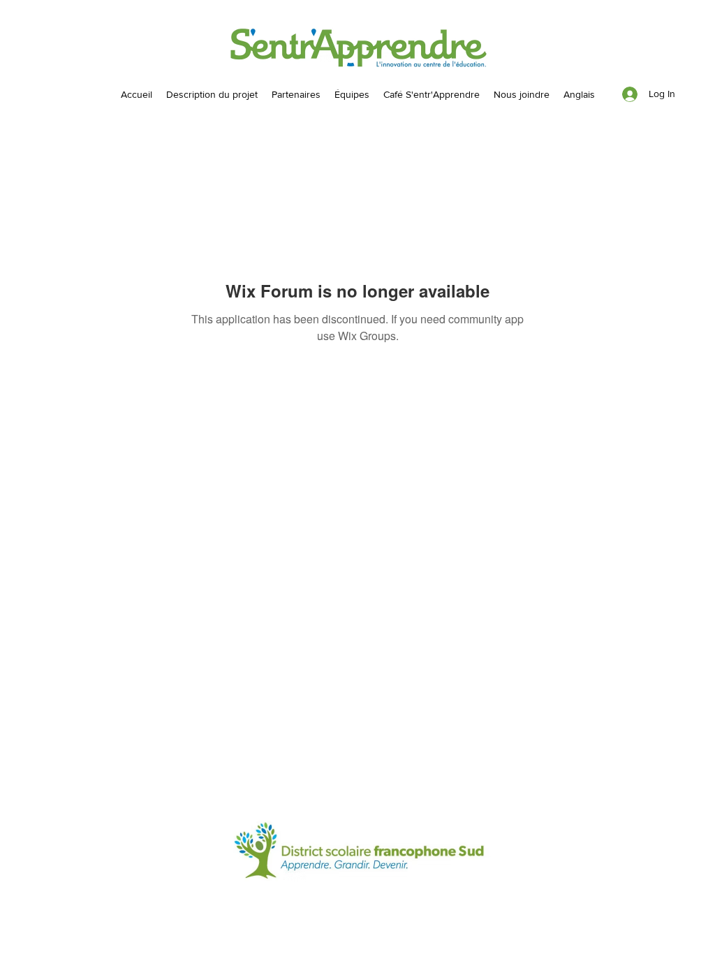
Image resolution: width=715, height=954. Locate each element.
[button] (351, 94)
